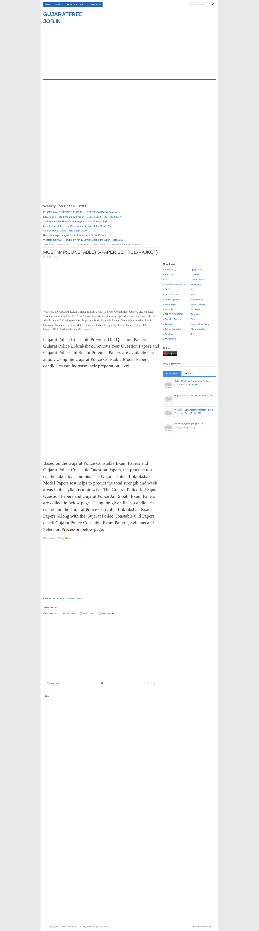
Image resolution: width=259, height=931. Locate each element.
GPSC (168, 289)
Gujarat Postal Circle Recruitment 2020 (65, 230)
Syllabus (169, 334)
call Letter (196, 274)
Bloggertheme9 (100, 926)
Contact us (94, 4)
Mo (192, 294)
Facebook (51, 613)
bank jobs (170, 274)
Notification (170, 309)
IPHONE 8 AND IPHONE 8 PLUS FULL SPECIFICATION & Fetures (80, 212)
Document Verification (175, 284)
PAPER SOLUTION (174, 314)
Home (48, 4)
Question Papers (173, 319)
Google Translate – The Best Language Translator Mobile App (77, 226)
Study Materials (76, 598)
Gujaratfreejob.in (71, 926)
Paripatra (195, 314)
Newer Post (53, 683)
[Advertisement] (72, 49)
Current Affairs (197, 279)
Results (168, 324)
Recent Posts (172, 374)
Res (193, 319)
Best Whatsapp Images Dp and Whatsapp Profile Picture (74, 235)
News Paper (170, 304)
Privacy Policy (75, 4)
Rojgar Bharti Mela (200, 324)
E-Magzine (196, 284)
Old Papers (196, 309)
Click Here (64, 538)
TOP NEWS (170, 339)
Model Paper (59, 598)
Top (192, 334)
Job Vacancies (171, 294)
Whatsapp (107, 613)
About (58, 4)
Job (192, 289)
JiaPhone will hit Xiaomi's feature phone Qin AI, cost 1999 (75, 221)
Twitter (70, 613)
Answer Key (170, 269)
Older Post (149, 683)
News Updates (198, 304)
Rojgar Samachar (173, 329)
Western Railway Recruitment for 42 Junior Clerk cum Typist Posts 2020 (83, 239)
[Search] (213, 4)
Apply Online (197, 269)
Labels (187, 374)
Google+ (88, 613)
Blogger (209, 926)
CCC (167, 279)
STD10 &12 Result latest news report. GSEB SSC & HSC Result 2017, (82, 216)
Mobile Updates (172, 299)
